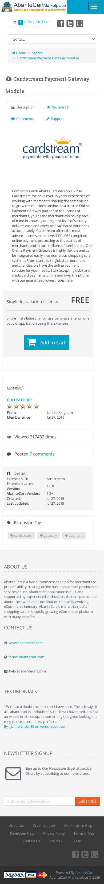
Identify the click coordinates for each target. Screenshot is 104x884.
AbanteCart (84, 872)
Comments (24, 118)
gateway (50, 535)
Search (37, 52)
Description (25, 107)
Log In (76, 841)
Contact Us (31, 841)
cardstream (20, 399)
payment (75, 535)
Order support (44, 825)
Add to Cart (52, 342)
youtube (80, 23)
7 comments (42, 454)
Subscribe (88, 801)
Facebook (60, 23)
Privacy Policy (54, 833)
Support (56, 118)
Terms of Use (84, 833)
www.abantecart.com (26, 642)
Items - (32, 22)
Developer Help (22, 833)
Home (20, 52)
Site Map (56, 841)
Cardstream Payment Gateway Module (48, 58)
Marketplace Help (78, 825)
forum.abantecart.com (26, 657)
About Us (16, 825)
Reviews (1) (59, 107)
